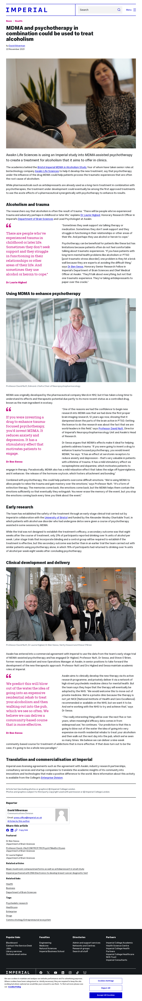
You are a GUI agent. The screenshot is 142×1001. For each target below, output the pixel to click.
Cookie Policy (14, 987)
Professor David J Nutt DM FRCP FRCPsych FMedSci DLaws (35, 848)
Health (18, 21)
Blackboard (11, 942)
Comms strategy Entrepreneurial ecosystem (28, 919)
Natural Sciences (48, 948)
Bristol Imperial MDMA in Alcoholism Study (61, 167)
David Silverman (17, 45)
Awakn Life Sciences (47, 171)
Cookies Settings (106, 981)
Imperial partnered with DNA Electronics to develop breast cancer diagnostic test (47, 873)
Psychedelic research (17, 903)
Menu (129, 9)
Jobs (8, 948)
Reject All (105, 988)
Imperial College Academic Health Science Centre (119, 944)
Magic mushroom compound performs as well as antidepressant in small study (45, 869)
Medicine (43, 945)
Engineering (45, 942)
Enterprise (11, 911)
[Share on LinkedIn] (11, 830)
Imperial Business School (51, 951)
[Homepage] (40, 10)
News (9, 21)
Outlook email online (16, 954)
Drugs (9, 915)
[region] (71, 988)
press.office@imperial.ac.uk (28, 817)
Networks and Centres (84, 945)
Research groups (81, 948)
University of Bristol (56, 517)
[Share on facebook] (7, 830)
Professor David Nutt (110, 428)
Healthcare (11, 907)
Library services (14, 951)
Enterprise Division (52, 777)
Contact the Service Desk (19, 945)
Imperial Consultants (116, 960)
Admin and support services (86, 942)
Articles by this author (18, 821)
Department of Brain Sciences (35, 219)
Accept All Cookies (106, 995)
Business (10, 888)
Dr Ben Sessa (75, 266)
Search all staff (80, 951)
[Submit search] (119, 9)
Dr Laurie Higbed (90, 215)
